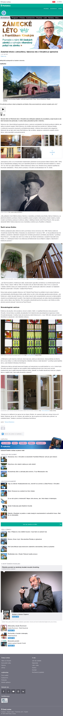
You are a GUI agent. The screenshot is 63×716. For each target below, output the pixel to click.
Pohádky (22, 443)
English (26, 711)
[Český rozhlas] (6, 2)
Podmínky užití (19, 711)
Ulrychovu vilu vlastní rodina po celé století (22, 464)
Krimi (14, 443)
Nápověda (35, 663)
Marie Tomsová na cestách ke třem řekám (21, 491)
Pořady (22, 18)
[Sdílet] (4, 115)
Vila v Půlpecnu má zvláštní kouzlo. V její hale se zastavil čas (27, 532)
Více (57, 18)
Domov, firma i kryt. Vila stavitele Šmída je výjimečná (25, 539)
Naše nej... (4, 56)
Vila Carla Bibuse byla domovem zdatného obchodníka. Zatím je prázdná (31, 546)
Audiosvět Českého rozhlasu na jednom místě (12, 450)
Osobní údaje (10, 711)
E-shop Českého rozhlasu (10, 564)
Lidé (45, 18)
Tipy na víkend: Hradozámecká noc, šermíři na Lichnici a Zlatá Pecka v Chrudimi (33, 483)
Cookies (3, 711)
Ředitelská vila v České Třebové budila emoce (22, 554)
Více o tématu (6, 529)
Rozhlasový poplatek (38, 672)
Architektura (5, 18)
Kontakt (34, 670)
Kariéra (34, 667)
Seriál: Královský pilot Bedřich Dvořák (20, 506)
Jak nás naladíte (36, 660)
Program (46, 8)
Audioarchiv (53, 8)
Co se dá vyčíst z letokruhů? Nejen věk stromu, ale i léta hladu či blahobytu (32, 498)
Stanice (3, 665)
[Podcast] (1, 115)
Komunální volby (6, 663)
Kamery (60, 8)
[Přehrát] (3, 109)
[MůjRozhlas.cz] (3, 64)
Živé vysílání (40, 443)
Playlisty (39, 18)
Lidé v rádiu (35, 665)
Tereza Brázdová (41, 99)
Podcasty (4, 680)
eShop (3, 667)
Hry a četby (5, 443)
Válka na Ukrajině (6, 660)
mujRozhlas (4, 439)
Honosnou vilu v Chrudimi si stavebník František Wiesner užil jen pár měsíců (32, 457)
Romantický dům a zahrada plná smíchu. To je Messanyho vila (28, 471)
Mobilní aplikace (6, 682)
